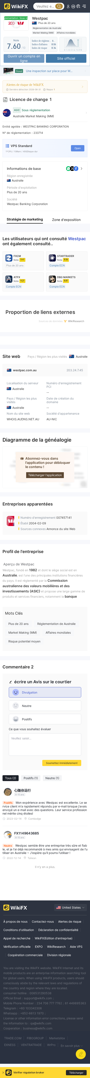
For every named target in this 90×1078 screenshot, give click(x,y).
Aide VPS (76, 946)
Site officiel (66, 58)
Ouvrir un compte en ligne (24, 58)
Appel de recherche (16, 938)
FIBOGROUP (35, 1038)
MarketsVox (57, 1038)
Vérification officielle (17, 946)
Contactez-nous (43, 921)
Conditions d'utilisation (18, 930)
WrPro (51, 1045)
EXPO (39, 946)
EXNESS (9, 1045)
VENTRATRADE (31, 1045)
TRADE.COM (12, 1038)
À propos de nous (15, 921)
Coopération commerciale (25, 955)
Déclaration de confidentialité (58, 930)
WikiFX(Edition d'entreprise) (53, 938)
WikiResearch (56, 946)
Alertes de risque (69, 921)
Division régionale (59, 955)
